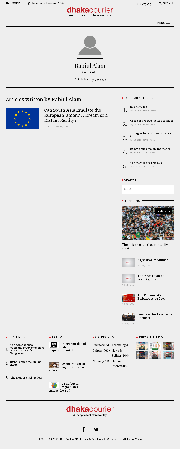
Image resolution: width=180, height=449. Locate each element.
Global (48, 126)
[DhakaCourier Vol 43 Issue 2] (142, 356)
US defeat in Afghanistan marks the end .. (64, 387)
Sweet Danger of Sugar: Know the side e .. (67, 367)
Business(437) (102, 345)
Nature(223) (101, 361)
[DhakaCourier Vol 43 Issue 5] (142, 347)
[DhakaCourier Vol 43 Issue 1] (155, 356)
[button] (163, 22)
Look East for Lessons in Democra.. (154, 316)
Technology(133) (123, 345)
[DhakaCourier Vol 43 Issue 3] (168, 347)
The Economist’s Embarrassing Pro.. (151, 296)
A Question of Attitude (152, 260)
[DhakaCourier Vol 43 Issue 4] (155, 347)
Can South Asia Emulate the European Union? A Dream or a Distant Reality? (76, 115)
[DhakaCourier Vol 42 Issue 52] (168, 356)
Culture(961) (101, 350)
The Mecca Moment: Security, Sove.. (151, 277)
